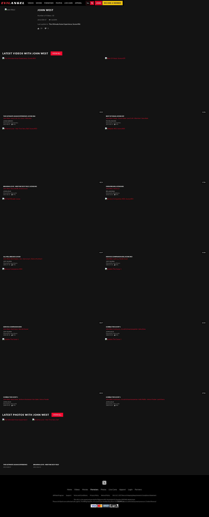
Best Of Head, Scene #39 (115, 116)
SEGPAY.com (121, 501)
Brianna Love (23, 188)
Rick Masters (15, 259)
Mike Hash (28, 118)
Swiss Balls (144, 118)
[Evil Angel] (12, 3)
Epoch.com (63, 501)
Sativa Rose (142, 329)
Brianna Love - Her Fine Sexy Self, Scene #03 (20, 186)
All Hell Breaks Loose (12, 256)
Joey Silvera (7, 261)
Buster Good (123, 259)
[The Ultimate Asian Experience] (17, 441)
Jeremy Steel (122, 118)
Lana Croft (14, 118)
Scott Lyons (116, 329)
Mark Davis (14, 329)
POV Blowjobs (111, 121)
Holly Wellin (142, 399)
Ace (20, 259)
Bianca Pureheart (36, 259)
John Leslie (7, 191)
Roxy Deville (15, 188)
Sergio (115, 118)
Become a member (112, 3)
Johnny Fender (44, 399)
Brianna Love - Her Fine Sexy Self (46, 464)
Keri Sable (35, 399)
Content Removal (151, 501)
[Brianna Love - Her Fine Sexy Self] (47, 441)
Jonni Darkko (8, 121)
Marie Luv (116, 188)
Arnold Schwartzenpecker (129, 329)
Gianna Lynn (26, 259)
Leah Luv (116, 259)
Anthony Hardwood (25, 399)
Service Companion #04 (12, 327)
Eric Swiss (21, 118)
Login (98, 3)
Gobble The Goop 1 (113, 327)
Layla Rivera (161, 399)
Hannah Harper (23, 329)
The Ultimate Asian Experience (15, 464)
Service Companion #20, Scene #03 (119, 256)
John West (6, 118)
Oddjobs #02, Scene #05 (115, 186)
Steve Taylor (14, 399)
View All (56, 53)
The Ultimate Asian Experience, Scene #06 (64, 24)
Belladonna (110, 191)
